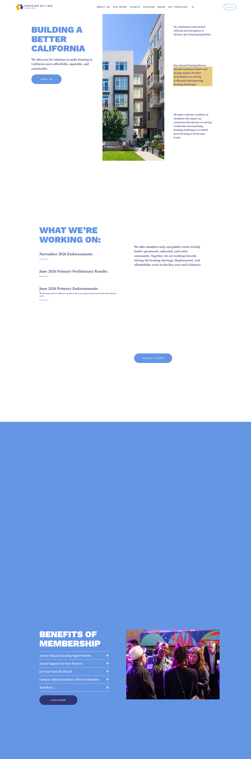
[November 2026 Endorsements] (66, 248)
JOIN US (230, 7)
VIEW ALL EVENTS (153, 358)
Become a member (192, 147)
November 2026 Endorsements (66, 253)
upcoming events (192, 93)
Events (135, 7)
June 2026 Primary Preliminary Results (73, 271)
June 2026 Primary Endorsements (68, 288)
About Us (46, 79)
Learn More (58, 700)
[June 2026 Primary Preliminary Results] (73, 266)
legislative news (192, 43)
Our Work (120, 7)
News (161, 7)
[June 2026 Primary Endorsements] (78, 283)
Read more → (45, 259)
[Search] (192, 7)
